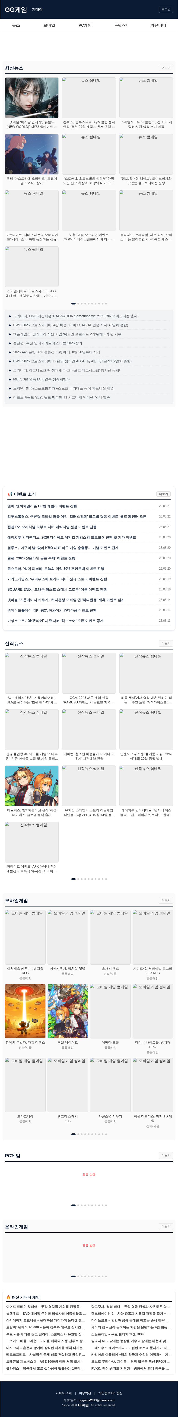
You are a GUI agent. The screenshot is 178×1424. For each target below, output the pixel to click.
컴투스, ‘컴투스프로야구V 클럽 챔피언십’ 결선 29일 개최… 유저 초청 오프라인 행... (89, 124)
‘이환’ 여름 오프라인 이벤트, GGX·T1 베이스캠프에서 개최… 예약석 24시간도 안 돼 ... (89, 237)
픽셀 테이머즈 (67, 1042)
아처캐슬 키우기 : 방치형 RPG (25, 971)
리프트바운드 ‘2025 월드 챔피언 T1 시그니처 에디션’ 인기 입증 (59, 397)
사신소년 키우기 (110, 1116)
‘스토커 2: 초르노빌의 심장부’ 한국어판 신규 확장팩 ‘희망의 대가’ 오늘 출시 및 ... (89, 181)
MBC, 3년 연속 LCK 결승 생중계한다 (39, 379)
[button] (73, 303)
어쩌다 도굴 (110, 1042)
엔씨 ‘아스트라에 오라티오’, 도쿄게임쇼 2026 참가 (31, 181)
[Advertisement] (89, 46)
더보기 (166, 67)
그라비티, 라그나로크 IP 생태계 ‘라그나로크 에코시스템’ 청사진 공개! (64, 370)
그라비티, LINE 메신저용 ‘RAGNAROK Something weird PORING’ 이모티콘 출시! (73, 316)
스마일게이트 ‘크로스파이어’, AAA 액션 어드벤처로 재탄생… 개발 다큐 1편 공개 (32, 293)
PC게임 (85, 25)
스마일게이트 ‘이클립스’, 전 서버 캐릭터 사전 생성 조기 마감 (146, 124)
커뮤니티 (158, 25)
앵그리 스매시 (67, 1116)
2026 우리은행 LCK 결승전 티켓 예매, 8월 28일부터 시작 (54, 352)
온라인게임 (16, 1226)
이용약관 (85, 1393)
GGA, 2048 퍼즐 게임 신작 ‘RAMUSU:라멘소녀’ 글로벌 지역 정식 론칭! (89, 700)
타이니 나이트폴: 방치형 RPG (152, 1045)
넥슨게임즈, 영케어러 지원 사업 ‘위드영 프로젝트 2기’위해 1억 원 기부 (65, 334)
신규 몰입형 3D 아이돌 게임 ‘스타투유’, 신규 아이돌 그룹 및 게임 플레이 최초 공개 (32, 756)
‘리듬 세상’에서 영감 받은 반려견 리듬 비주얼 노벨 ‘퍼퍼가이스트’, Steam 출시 (146, 700)
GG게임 (16, 9)
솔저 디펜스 (110, 968)
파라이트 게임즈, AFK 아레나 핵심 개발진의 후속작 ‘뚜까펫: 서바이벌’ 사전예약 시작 (31, 869)
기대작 (37, 9)
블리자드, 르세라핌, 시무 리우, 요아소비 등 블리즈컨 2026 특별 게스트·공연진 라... (146, 237)
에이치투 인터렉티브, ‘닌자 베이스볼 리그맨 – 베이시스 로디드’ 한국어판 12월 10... (146, 812)
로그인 (166, 9)
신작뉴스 (14, 643)
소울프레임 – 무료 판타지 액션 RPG (117, 1334)
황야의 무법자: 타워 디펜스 (25, 1042)
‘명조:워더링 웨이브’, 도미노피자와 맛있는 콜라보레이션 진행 (146, 181)
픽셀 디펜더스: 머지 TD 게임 (153, 1118)
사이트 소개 (64, 1393)
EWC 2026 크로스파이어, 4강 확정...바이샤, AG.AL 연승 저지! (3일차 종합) (68, 325)
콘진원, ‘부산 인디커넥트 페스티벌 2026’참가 (45, 343)
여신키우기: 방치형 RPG (68, 968)
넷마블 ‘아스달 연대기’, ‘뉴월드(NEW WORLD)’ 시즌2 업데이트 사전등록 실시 (31, 124)
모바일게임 (16, 900)
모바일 (49, 25)
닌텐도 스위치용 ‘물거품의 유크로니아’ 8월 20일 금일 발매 (146, 756)
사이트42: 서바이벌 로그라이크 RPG (152, 971)
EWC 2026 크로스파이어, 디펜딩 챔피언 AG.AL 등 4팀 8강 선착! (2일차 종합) (70, 361)
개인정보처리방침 (110, 1393)
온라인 (121, 25)
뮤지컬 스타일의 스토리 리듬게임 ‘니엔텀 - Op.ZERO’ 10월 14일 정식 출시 (89, 812)
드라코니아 (25, 1116)
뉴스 (16, 25)
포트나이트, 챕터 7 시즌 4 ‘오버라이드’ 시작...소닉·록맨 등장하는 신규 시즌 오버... (32, 237)
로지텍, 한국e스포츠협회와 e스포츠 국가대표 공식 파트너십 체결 (61, 388)
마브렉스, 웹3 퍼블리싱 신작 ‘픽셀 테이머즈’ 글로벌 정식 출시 (32, 812)
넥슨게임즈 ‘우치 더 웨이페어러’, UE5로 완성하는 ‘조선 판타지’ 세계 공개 (32, 700)
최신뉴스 (14, 67)
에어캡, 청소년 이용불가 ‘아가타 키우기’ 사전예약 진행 (89, 756)
